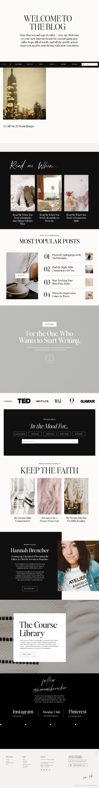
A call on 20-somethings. (18, 126)
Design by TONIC (93, 785)
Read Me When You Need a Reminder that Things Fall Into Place (23, 219)
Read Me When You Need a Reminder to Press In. (50, 217)
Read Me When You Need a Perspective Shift (76, 217)
